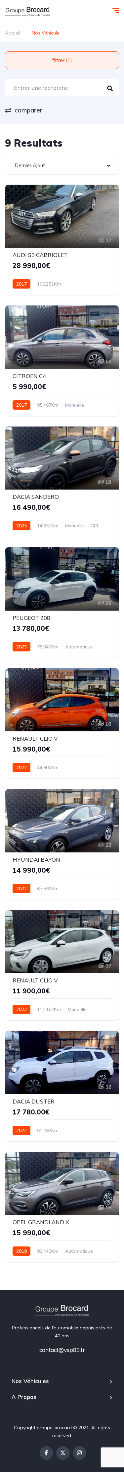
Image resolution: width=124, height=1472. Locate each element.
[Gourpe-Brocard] (27, 11)
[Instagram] (79, 1453)
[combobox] (62, 165)
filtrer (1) (62, 60)
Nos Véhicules (30, 1380)
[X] (63, 1453)
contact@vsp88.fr (62, 1349)
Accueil (12, 33)
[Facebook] (46, 1453)
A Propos (24, 1396)
